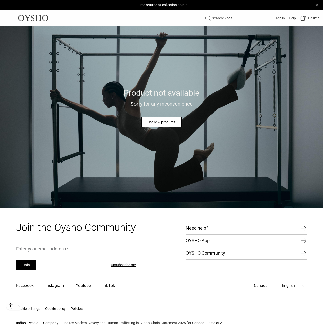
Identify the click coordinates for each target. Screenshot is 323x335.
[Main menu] (10, 18)
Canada (261, 285)
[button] (309, 18)
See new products (161, 122)
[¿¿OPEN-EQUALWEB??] (14, 306)
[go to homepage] (33, 18)
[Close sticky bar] (317, 5)
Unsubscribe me (123, 265)
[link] (279, 18)
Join (26, 265)
